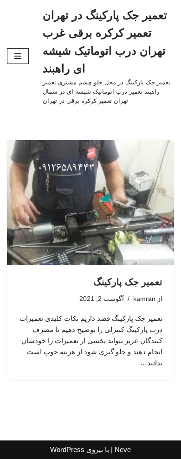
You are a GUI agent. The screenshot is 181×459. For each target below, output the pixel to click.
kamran (144, 298)
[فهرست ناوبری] (18, 56)
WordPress (67, 449)
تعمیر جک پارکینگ (127, 282)
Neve (123, 449)
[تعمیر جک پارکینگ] (90, 202)
